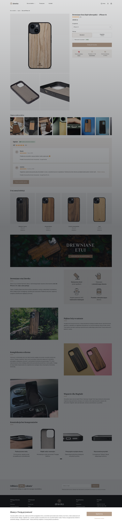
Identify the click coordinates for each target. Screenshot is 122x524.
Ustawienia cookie (99, 518)
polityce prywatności (53, 519)
